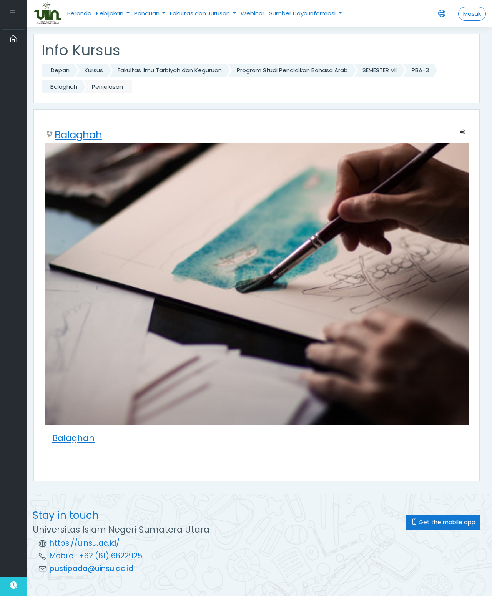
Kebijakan (110, 13)
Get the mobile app (446, 522)
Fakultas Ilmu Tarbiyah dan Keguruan (170, 70)
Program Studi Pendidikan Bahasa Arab (292, 70)
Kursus (94, 70)
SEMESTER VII (379, 70)
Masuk (472, 14)
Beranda (79, 13)
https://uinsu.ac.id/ (85, 543)
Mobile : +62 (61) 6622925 (96, 556)
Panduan (147, 13)
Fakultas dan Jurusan (200, 13)
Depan (60, 70)
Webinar (252, 13)
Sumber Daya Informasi (303, 13)
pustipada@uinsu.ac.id (91, 568)
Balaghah (63, 87)
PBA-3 (420, 70)
